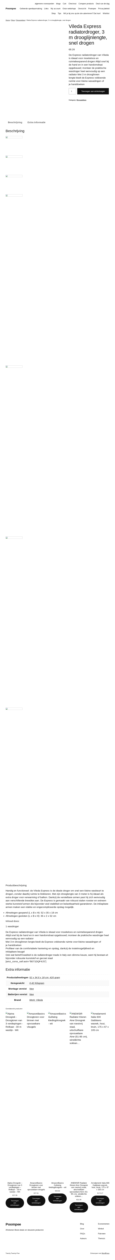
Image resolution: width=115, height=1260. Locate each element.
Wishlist (106, 13)
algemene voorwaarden (44, 3)
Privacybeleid (103, 8)
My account (55, 8)
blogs (58, 3)
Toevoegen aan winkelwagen (93, 91)
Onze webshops (69, 8)
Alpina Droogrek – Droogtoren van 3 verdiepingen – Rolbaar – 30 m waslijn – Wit (14, 1187)
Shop (53, 13)
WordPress (105, 1253)
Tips (59, 13)
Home (8, 20)
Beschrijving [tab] (15, 122)
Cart (64, 3)
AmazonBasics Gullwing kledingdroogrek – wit (57, 1185)
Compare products (86, 3)
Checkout (72, 3)
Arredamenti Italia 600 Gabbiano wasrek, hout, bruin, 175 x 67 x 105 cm (100, 1186)
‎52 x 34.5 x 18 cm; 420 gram (44, 977)
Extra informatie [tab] (36, 122)
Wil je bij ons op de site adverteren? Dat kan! (82, 13)
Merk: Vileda (36, 1000)
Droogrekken (20, 20)
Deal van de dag (102, 3)
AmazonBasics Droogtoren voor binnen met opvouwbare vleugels (36, 1186)
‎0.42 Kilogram (36, 983)
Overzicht (82, 8)
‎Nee (31, 988)
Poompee (11, 8)
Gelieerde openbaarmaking (31, 8)
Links (46, 8)
